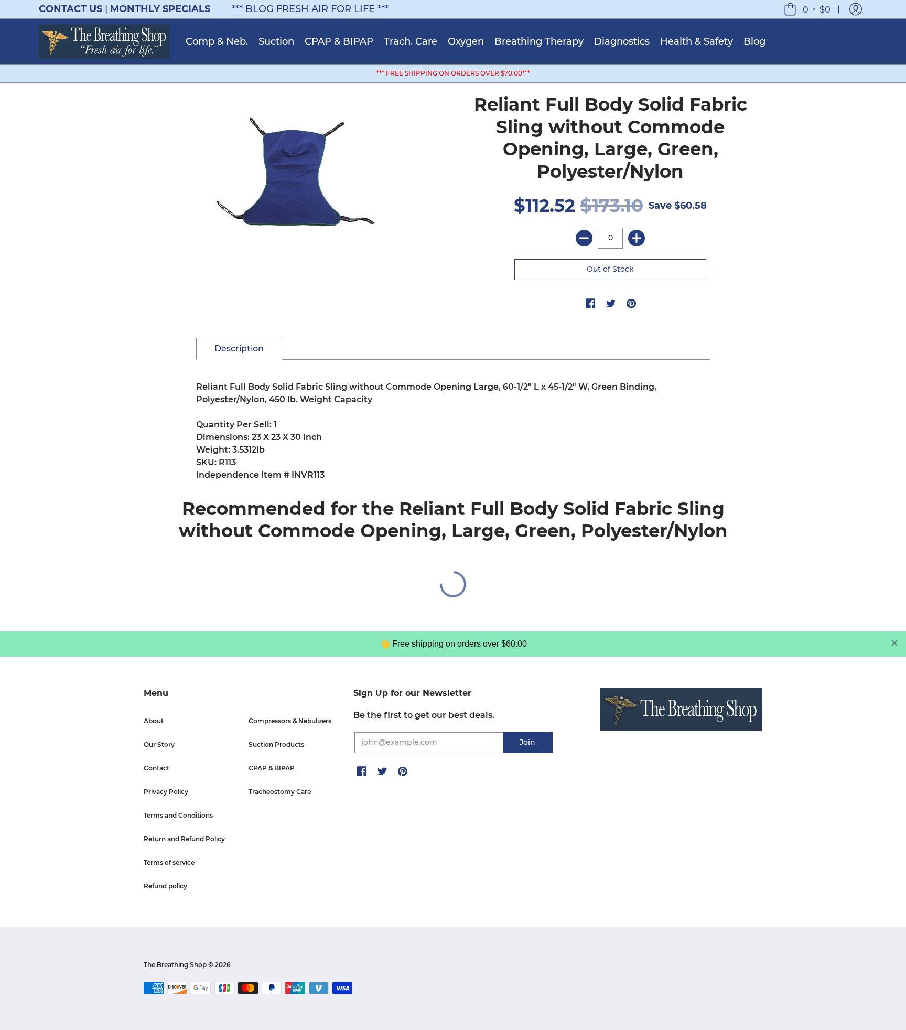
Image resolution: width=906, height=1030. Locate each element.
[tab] (239, 349)
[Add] (636, 238)
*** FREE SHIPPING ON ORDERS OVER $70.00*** (453, 73)
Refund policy (165, 886)
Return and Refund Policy (184, 839)
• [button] (816, 9)
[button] (855, 9)
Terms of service (169, 862)
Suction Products (276, 744)
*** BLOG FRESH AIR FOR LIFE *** (310, 9)
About (154, 721)
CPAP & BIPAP (272, 768)
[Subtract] (584, 238)
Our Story (159, 744)
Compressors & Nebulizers (290, 721)
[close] (894, 643)
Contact (156, 768)
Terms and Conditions (178, 815)
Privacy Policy (166, 792)
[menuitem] (216, 41)
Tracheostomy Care (280, 792)
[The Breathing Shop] (104, 41)
